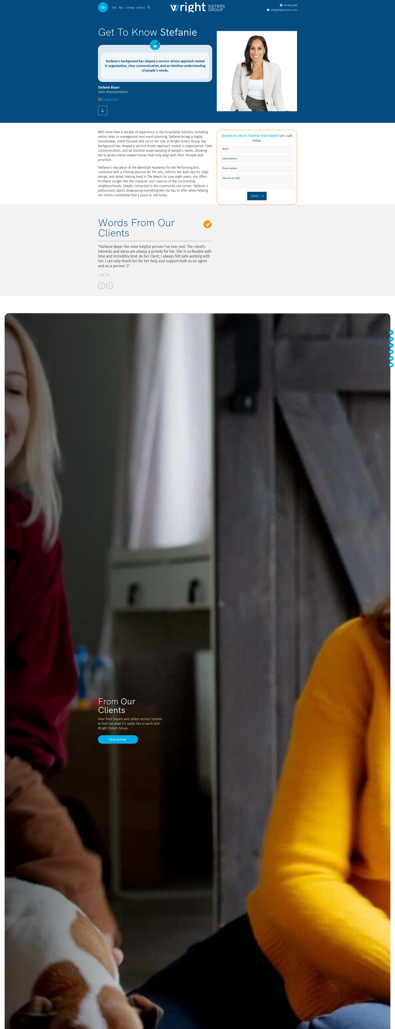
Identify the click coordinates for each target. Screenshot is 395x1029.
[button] (103, 7)
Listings (130, 7)
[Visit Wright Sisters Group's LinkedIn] (391, 352)
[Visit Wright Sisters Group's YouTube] (391, 365)
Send (254, 195)
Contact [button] (140, 7)
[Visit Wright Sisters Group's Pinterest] (391, 358)
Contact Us (110, 99)
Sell (114, 7)
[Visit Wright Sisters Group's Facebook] (391, 339)
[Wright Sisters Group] (197, 7)
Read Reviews (118, 739)
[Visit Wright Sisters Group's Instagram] (391, 332)
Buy (121, 7)
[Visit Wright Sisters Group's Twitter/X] (391, 345)
